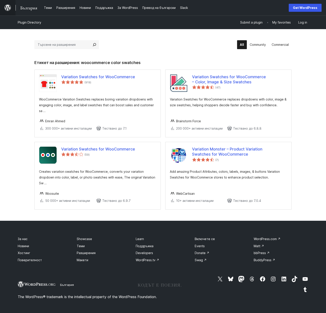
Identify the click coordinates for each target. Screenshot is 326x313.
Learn (140, 239)
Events (200, 246)
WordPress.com (267, 239)
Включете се (205, 239)
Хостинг (24, 253)
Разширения (86, 253)
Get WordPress (305, 8)
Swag (201, 260)
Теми (81, 246)
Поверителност (30, 260)
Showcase (84, 239)
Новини (23, 246)
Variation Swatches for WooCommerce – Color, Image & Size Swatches (229, 79)
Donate (202, 253)
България (67, 285)
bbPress (262, 253)
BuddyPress (264, 260)
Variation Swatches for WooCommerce (98, 76)
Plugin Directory (29, 22)
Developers (144, 253)
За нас (22, 239)
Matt (259, 246)
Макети (82, 260)
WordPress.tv (147, 260)
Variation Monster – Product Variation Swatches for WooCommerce (227, 151)
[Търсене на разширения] (94, 44)
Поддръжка (144, 246)
